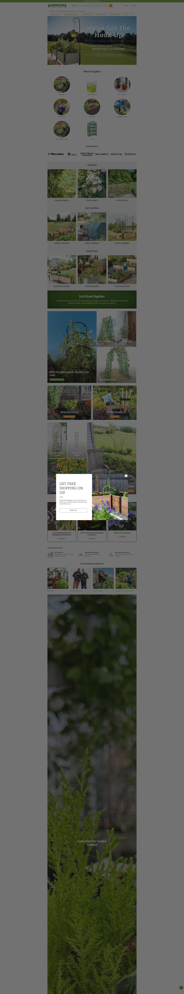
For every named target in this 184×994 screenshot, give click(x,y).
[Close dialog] (126, 476)
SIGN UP (73, 510)
